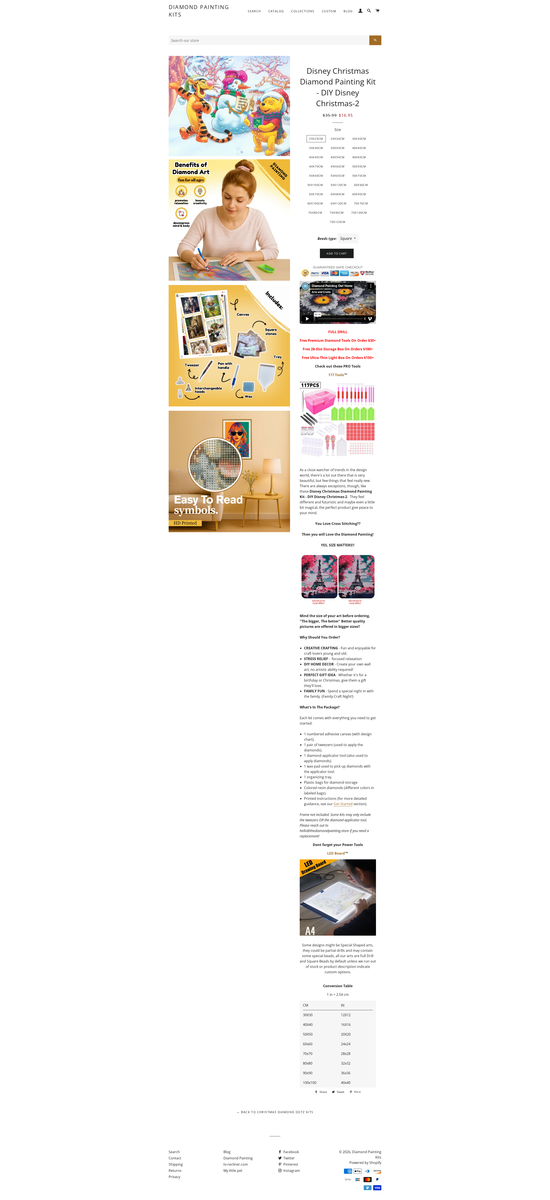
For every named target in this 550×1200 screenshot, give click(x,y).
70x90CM (337, 213)
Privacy (174, 1176)
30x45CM (338, 148)
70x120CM (337, 222)
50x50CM (359, 166)
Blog (348, 11)
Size (338, 129)
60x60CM (361, 185)
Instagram (291, 1170)
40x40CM (359, 148)
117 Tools (336, 374)
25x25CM (316, 139)
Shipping (176, 1164)
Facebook (291, 1151)
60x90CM (359, 194)
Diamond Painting (238, 1158)
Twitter (289, 1158)
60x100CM (315, 203)
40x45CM (316, 157)
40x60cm (359, 157)
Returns (175, 1170)
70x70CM (361, 203)
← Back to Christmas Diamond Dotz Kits (275, 1112)
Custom (329, 11)
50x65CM (338, 176)
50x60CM (316, 176)
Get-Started (343, 804)
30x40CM (316, 148)
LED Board (336, 853)
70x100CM (359, 213)
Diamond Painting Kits (199, 10)
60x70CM (316, 194)
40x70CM (316, 166)
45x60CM (338, 166)
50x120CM (338, 185)
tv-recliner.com (235, 1164)
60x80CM (338, 194)
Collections (302, 11)
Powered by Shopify (365, 1162)
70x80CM (315, 213)
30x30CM (359, 139)
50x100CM (315, 185)
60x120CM (338, 203)
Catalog (276, 11)
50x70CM (359, 176)
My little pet (232, 1170)
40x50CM (338, 157)
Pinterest (290, 1164)
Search (254, 11)
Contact (175, 1158)
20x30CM (338, 139)
